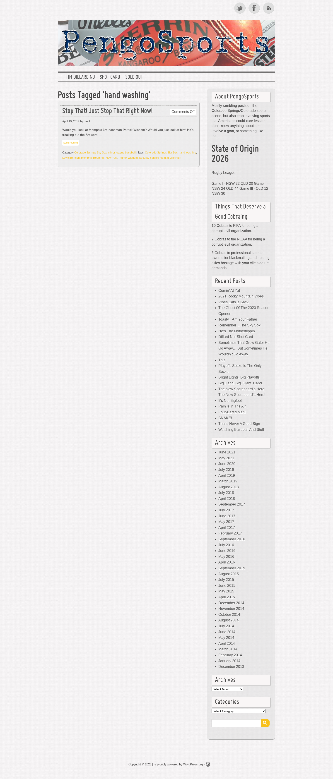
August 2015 (228, 574)
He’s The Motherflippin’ (237, 331)
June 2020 (226, 464)
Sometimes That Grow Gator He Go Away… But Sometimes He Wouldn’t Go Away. (244, 348)
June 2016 (226, 551)
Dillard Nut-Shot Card (235, 337)
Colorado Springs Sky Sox (90, 152)
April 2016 (226, 562)
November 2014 (231, 609)
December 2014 (231, 603)
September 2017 (231, 504)
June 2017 (226, 516)
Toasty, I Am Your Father (237, 319)
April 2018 (226, 499)
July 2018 (226, 493)
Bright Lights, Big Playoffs (239, 377)
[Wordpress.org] (208, 765)
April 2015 (226, 597)
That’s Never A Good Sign (239, 424)
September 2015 (231, 568)
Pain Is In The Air (232, 406)
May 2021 (226, 458)
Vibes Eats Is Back (233, 302)
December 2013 (231, 667)
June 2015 (226, 585)
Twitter (240, 8)
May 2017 (226, 522)
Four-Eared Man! (232, 412)
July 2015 (226, 580)
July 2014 (226, 626)
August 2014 (228, 620)
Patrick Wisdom (128, 157)
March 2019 (227, 481)
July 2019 (226, 470)
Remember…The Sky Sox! (239, 325)
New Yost (111, 157)
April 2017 (226, 528)
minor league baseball (122, 152)
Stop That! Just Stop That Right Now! (107, 111)
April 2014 (226, 643)
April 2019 (226, 475)
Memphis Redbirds (92, 157)
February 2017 (230, 533)
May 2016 (226, 556)
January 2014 (229, 661)
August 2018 (228, 487)
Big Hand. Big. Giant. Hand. (240, 383)
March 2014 (227, 649)
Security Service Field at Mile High (160, 157)
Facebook (255, 8)
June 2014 (226, 632)
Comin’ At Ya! (229, 290)
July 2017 (226, 510)
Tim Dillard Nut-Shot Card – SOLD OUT (104, 77)
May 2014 (226, 638)
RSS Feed (269, 8)
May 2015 (226, 591)
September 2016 (231, 539)
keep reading (70, 142)
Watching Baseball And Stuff (241, 429)
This (221, 360)
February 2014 (230, 655)
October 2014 (229, 614)
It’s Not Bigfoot (230, 401)
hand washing (187, 152)
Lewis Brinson (71, 157)
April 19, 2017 (71, 121)
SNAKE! (225, 418)
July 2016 (226, 545)
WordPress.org (193, 764)
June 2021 (226, 452)
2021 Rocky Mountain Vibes (241, 296)
